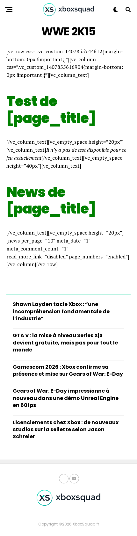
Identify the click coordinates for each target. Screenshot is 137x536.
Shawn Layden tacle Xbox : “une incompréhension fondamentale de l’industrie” (61, 311)
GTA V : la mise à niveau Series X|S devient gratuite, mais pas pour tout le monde (65, 342)
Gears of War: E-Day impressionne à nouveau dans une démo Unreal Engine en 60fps (66, 398)
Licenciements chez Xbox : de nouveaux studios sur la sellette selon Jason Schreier (66, 429)
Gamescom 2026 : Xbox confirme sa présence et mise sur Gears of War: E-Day (68, 370)
